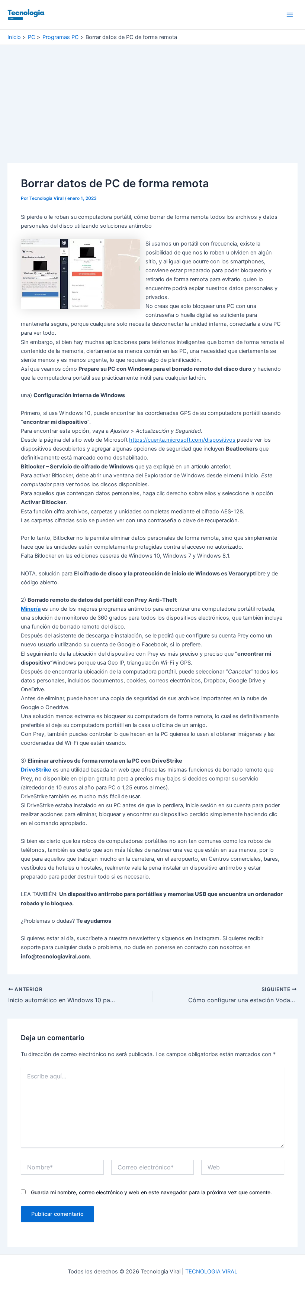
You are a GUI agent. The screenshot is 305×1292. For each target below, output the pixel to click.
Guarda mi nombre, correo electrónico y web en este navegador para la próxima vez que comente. (151, 1192)
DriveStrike (36, 769)
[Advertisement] (152, 108)
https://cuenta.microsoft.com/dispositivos (182, 439)
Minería (31, 609)
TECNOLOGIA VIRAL (211, 1271)
